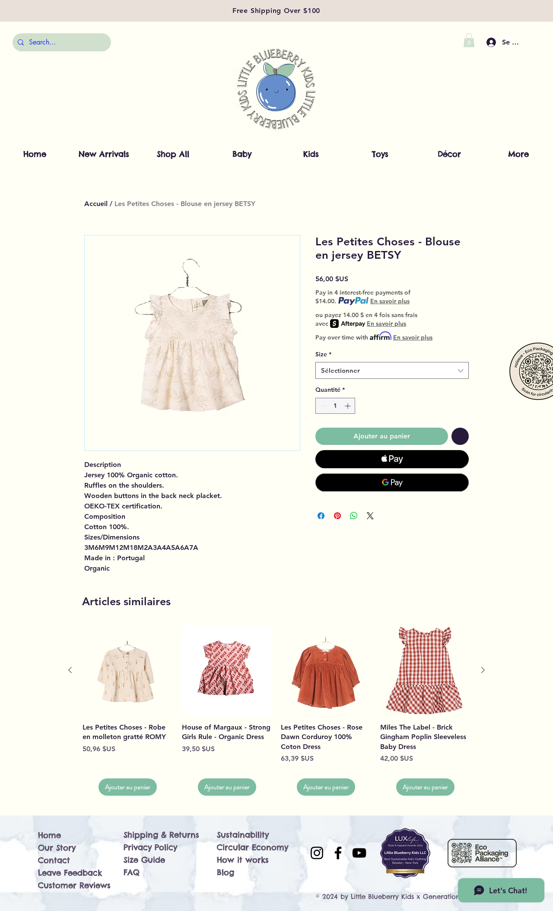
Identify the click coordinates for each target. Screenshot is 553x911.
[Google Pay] (392, 482)
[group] (276, 710)
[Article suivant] (483, 670)
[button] (469, 40)
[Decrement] (322, 405)
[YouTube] (359, 852)
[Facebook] (338, 852)
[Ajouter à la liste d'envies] (460, 436)
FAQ (132, 872)
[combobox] (392, 370)
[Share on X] (370, 516)
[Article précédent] (70, 670)
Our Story (57, 848)
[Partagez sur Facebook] (321, 516)
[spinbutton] (335, 405)
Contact (54, 860)
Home (49, 835)
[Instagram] (316, 852)
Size (323, 354)
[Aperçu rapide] (128, 670)
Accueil (96, 204)
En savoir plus (390, 301)
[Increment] (348, 405)
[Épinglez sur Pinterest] (337, 516)
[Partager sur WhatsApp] (354, 516)
